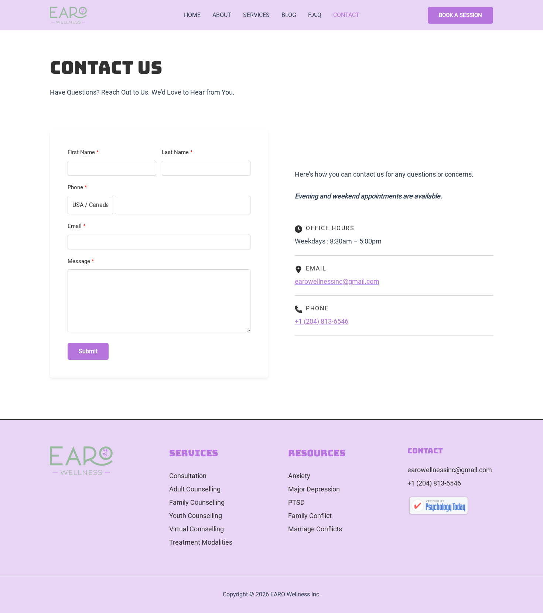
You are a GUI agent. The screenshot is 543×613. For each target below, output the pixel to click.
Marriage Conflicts (315, 529)
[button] (460, 15)
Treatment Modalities (200, 542)
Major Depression (314, 489)
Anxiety (299, 476)
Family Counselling (197, 502)
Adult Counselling (195, 489)
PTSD (296, 502)
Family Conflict (310, 516)
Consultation (187, 476)
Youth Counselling (195, 516)
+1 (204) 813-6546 (321, 321)
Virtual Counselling (196, 529)
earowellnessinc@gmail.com (337, 281)
